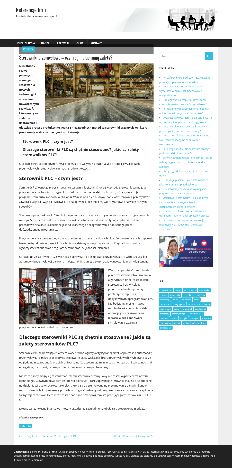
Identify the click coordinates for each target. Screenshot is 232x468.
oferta (207, 304)
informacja (175, 295)
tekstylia (184, 318)
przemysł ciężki (179, 313)
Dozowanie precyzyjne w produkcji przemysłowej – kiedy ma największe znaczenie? (181, 224)
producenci (200, 308)
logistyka (201, 295)
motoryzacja (166, 304)
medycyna (186, 299)
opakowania (165, 308)
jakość (190, 295)
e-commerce (190, 290)
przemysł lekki (196, 313)
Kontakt (96, 43)
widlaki (186, 323)
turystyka (206, 318)
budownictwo (166, 290)
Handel (46, 43)
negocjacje (179, 304)
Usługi (79, 43)
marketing (164, 299)
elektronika (25, 426)
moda (196, 299)
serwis (174, 318)
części (178, 290)
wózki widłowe (199, 323)
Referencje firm (31, 10)
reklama (164, 318)
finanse (163, 295)
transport (194, 318)
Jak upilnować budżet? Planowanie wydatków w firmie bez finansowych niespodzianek (181, 91)
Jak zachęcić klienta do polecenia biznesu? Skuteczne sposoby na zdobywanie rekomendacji (185, 140)
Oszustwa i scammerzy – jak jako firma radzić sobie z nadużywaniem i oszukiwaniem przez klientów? (183, 202)
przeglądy (164, 313)
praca (177, 308)
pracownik (187, 308)
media (175, 299)
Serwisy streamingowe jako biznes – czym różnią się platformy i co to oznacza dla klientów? (185, 162)
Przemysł (63, 43)
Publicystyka (26, 43)
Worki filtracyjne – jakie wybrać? (133, 436)
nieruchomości (195, 304)
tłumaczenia (165, 323)
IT (184, 295)
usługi (177, 323)
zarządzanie (165, 327)
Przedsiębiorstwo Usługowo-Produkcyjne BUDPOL (50, 436)
